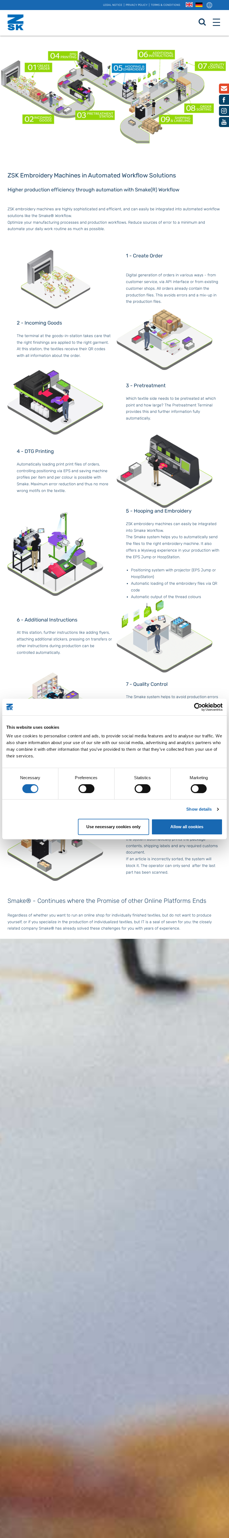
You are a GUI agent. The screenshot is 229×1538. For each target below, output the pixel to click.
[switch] (86, 788)
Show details (199, 809)
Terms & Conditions (165, 5)
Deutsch (198, 5)
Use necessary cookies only (113, 826)
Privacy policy (136, 5)
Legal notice (112, 5)
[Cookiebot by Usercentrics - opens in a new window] (198, 707)
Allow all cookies (186, 826)
